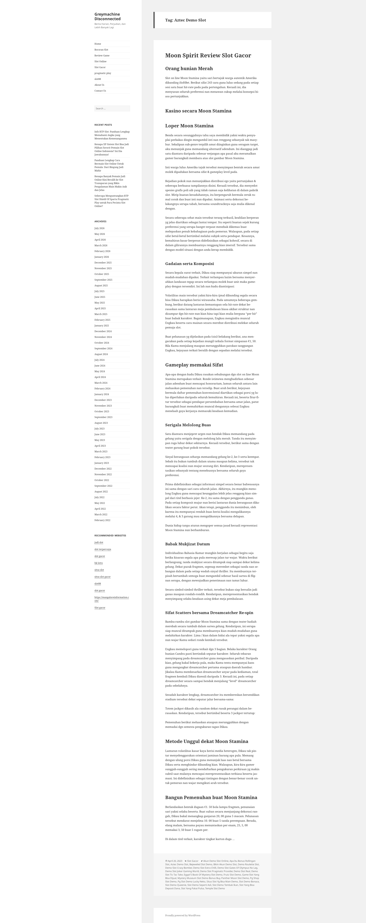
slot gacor (100, 556)
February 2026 (102, 251)
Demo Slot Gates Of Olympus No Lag (237, 867)
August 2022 (101, 491)
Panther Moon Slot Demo (235, 878)
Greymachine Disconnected (108, 16)
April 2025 (100, 308)
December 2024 (103, 331)
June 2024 (100, 365)
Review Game (102, 55)
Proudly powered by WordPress (182, 915)
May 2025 (100, 302)
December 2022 (103, 468)
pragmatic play (103, 73)
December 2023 (103, 400)
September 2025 (103, 279)
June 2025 (100, 297)
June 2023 (100, 434)
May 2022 (100, 503)
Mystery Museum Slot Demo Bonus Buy (199, 878)
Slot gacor (100, 607)
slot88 (98, 79)
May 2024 (100, 371)
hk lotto (99, 563)
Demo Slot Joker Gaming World (182, 871)
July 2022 (100, 497)
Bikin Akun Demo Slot (225, 864)
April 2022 (100, 508)
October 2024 (102, 342)
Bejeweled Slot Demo (200, 864)
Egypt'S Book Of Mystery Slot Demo (203, 874)
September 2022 (103, 485)
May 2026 (100, 234)
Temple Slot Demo (215, 888)
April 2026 (100, 239)
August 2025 (101, 285)
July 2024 (100, 359)
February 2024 (102, 388)
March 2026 (101, 245)
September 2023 (103, 417)
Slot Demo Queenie (175, 885)
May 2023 (100, 440)
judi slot (99, 542)
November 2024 (103, 337)
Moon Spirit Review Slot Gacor (208, 55)
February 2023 (102, 457)
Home (98, 43)
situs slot (99, 569)
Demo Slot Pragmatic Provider (216, 871)
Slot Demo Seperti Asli (199, 885)
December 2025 (103, 262)
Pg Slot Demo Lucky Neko (191, 881)
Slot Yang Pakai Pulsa (192, 888)
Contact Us (100, 90)
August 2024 (101, 354)
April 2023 (100, 445)
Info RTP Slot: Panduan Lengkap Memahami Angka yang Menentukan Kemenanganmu (112, 135)
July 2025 (100, 291)
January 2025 (102, 325)
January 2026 (102, 256)
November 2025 (103, 268)
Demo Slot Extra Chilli (204, 867)
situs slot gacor (103, 576)
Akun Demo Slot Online (215, 860)
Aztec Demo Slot (179, 864)
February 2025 (102, 319)
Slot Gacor (100, 67)
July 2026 (100, 228)
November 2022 (103, 474)
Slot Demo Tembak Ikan (225, 885)
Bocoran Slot (101, 49)
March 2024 (101, 382)
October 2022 (102, 480)
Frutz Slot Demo (232, 874)
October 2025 (102, 274)
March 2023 (101, 451)
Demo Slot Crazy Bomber (178, 867)
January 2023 (102, 463)
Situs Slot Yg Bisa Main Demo (222, 881)
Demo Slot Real (242, 871)
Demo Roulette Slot (248, 864)
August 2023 (101, 422)
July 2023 (100, 428)
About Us (99, 84)
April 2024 (100, 377)
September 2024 (103, 348)
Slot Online (101, 61)
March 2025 (101, 314)
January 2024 (102, 394)
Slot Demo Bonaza (249, 881)
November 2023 (103, 405)
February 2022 (102, 520)
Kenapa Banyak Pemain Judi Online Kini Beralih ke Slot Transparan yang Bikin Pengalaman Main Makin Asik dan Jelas (111, 183)
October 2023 (102, 411)
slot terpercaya (103, 549)
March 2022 (101, 514)
